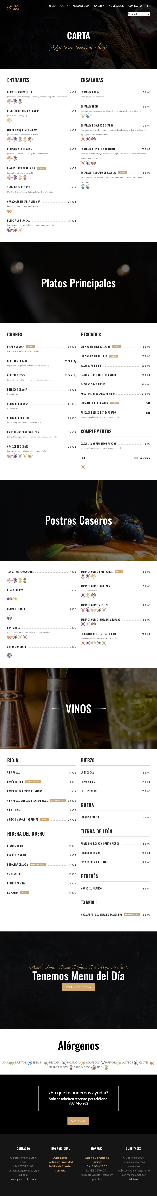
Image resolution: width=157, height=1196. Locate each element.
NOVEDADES (116, 5)
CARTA (64, 5)
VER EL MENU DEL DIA (78, 987)
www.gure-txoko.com (23, 1179)
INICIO (52, 5)
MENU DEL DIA (81, 5)
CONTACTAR (78, 1120)
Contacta (60, 1170)
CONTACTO (135, 5)
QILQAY (133, 1179)
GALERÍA (99, 5)
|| (147, 5)
